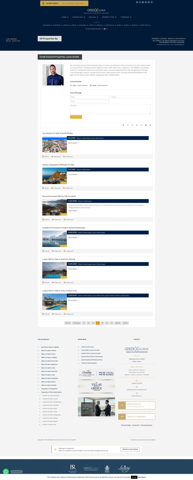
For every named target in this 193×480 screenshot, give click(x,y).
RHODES (134, 25)
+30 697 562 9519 (136, 383)
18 (107, 323)
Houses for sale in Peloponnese (52, 402)
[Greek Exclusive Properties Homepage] (123, 125)
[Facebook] (137, 2)
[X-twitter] (140, 2)
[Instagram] (151, 2)
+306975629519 (82, 85)
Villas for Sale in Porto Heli (49, 361)
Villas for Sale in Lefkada (49, 357)
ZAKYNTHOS (110, 25)
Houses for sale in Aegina (50, 421)
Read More (142, 477)
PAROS (119, 25)
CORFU (91, 25)
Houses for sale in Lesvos (50, 399)
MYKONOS (56, 25)
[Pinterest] (146, 2)
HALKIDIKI (82, 25)
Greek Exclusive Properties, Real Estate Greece (96, 13)
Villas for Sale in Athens (48, 350)
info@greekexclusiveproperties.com (137, 389)
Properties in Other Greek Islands (51, 392)
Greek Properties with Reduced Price (91, 360)
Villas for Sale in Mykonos (49, 364)
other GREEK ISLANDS (93, 29)
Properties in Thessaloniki (49, 389)
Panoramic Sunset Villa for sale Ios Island (59, 196)
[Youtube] (143, 2)
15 (93, 323)
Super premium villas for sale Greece (92, 356)
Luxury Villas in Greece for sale (90, 350)
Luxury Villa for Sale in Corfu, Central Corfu (59, 291)
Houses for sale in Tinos (50, 411)
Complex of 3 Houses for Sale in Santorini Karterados (63, 228)
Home (64, 17)
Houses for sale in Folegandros (52, 415)
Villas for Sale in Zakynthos (49, 378)
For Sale (92, 17)
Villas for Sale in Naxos (48, 382)
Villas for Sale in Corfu (48, 368)
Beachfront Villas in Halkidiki (50, 347)
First (68, 323)
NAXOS (126, 25)
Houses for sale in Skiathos (51, 405)
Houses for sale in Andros (50, 418)
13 (84, 323)
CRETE (73, 25)
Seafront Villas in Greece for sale (90, 353)
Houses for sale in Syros (50, 408)
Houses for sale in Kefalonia (51, 395)
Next (116, 323)
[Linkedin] (148, 2)
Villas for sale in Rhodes (48, 385)
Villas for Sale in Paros (48, 354)
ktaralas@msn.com (137, 396)
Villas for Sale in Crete (48, 375)
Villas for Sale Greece (87, 347)
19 (111, 323)
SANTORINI (46, 25)
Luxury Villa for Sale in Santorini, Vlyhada (58, 259)
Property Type (108, 17)
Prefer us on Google (130, 449)
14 (88, 323)
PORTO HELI (144, 25)
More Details (72, 143)
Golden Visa (77, 17)
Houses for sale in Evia (49, 424)
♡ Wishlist (124, 17)
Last (124, 323)
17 (102, 323)
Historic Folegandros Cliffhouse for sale (58, 165)
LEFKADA (99, 25)
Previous (77, 323)
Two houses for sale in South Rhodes (57, 133)
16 (97, 323)
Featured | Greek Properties (89, 363)
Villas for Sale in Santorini (49, 371)
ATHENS (66, 25)
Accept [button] (134, 477)
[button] (6, 472)
